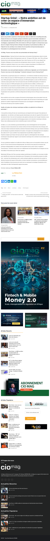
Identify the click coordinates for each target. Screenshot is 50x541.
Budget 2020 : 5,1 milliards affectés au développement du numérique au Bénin (15, 445)
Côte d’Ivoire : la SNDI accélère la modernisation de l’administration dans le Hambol (16, 353)
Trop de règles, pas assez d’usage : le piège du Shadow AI (15, 371)
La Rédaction (5, 27)
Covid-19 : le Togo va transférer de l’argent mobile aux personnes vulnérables (14, 417)
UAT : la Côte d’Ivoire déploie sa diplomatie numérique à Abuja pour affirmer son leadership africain (15, 362)
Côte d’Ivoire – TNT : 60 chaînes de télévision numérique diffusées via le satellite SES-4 (15, 436)
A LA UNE (3, 14)
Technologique (25, 187)
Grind (5, 187)
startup (19, 187)
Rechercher (41, 239)
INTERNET (8, 14)
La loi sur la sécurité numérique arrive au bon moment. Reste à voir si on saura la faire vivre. (15, 344)
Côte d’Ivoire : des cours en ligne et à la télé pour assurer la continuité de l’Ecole (15, 407)
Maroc (9, 187)
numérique (14, 187)
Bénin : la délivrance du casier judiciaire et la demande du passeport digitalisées (14, 426)
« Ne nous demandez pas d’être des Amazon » (14, 336)
